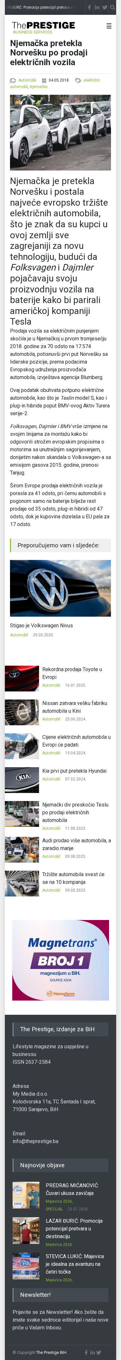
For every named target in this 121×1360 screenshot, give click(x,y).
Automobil (27, 80)
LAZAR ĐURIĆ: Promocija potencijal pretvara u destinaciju (74, 1228)
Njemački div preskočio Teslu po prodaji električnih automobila (75, 812)
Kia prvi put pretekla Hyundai (74, 771)
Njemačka (38, 86)
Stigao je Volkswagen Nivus (41, 625)
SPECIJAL (54, 1209)
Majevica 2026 (59, 1201)
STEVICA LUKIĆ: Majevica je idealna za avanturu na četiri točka (75, 1264)
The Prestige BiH (51, 1352)
